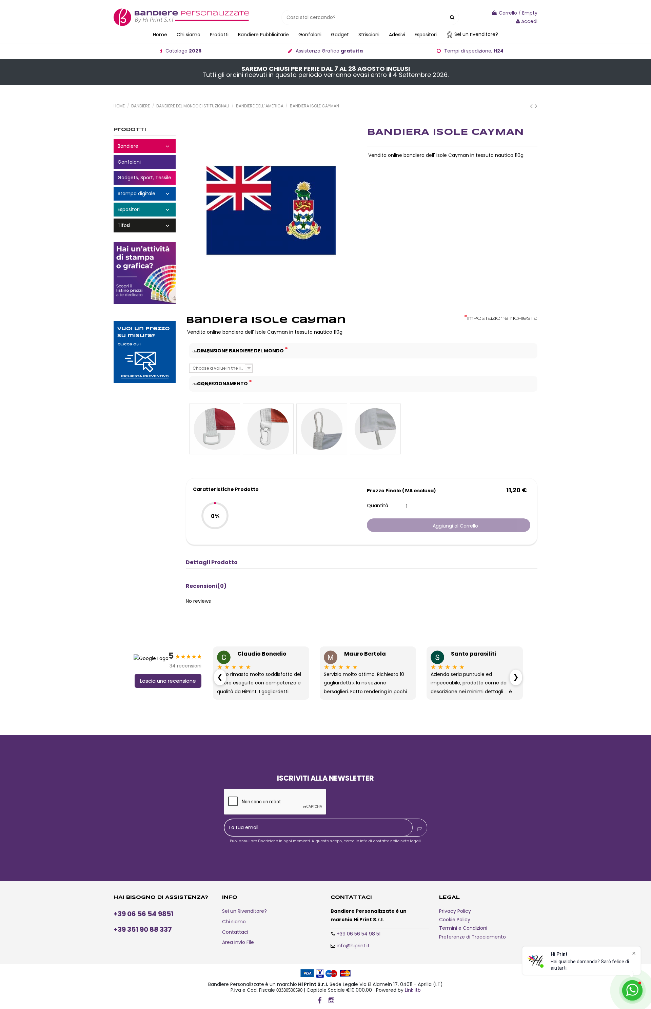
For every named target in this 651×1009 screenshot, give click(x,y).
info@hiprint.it (353, 945)
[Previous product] (532, 106)
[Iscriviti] (420, 829)
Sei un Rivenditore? (244, 911)
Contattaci (235, 932)
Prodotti (130, 129)
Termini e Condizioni (463, 928)
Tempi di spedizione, (474, 50)
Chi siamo (234, 921)
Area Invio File (238, 942)
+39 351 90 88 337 (143, 929)
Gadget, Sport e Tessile (145, 178)
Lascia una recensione (168, 680)
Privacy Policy (455, 911)
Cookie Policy (454, 919)
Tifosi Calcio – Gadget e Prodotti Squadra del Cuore (145, 225)
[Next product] (536, 106)
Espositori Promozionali (145, 210)
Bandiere (145, 146)
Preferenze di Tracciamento (472, 936)
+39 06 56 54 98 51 (358, 933)
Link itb (413, 990)
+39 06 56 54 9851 (144, 914)
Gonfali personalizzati (145, 162)
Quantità (377, 505)
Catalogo (183, 50)
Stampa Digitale (145, 194)
